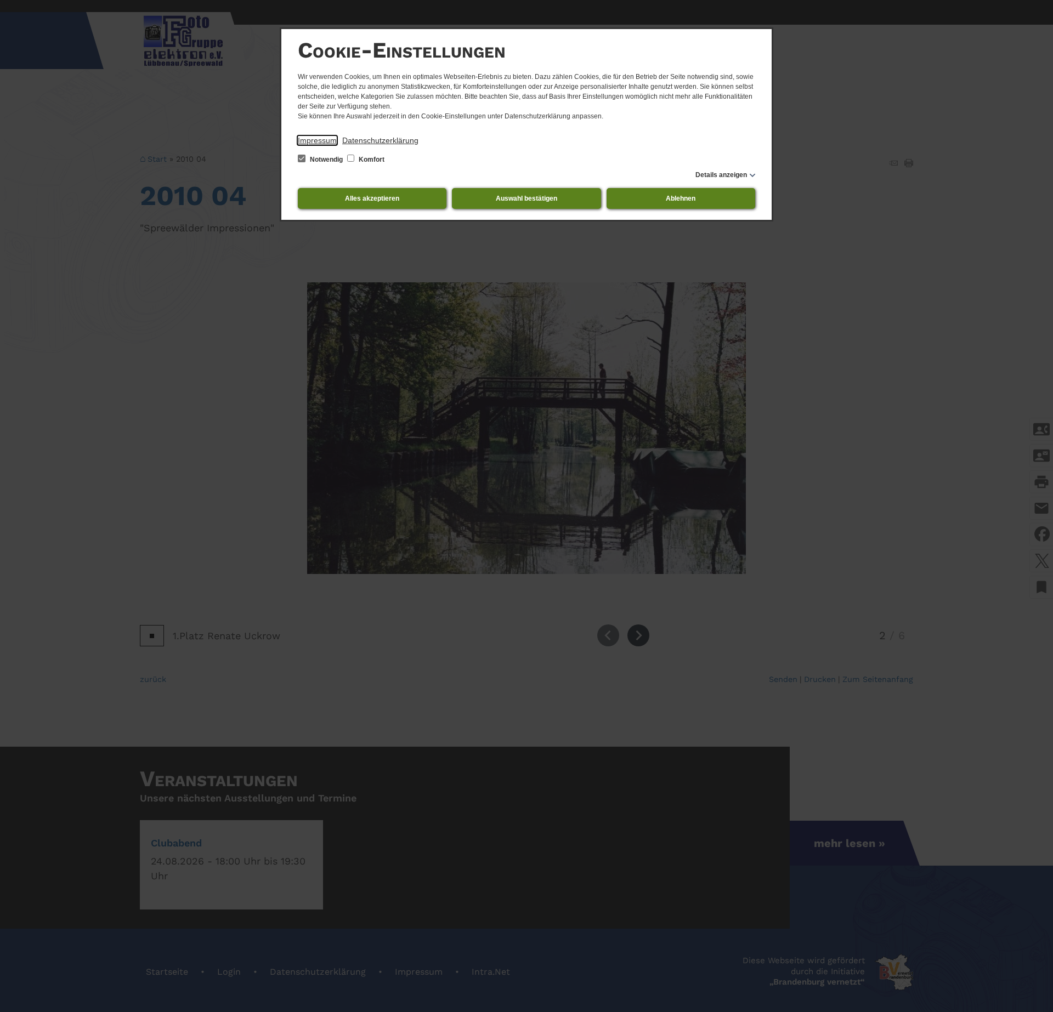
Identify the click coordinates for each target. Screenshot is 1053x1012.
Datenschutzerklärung (380, 140)
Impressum (317, 140)
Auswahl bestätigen (526, 198)
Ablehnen (680, 198)
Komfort (370, 159)
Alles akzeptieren (372, 198)
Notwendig (326, 159)
